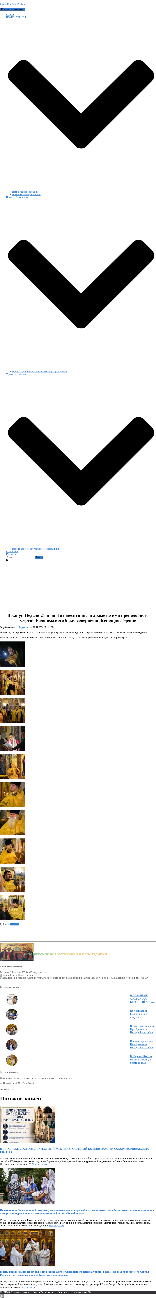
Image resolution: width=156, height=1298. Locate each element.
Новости (14, 924)
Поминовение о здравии (25, 191)
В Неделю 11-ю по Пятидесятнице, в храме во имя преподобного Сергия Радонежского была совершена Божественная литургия (142, 1059)
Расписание (12, 551)
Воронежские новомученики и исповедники (35, 548)
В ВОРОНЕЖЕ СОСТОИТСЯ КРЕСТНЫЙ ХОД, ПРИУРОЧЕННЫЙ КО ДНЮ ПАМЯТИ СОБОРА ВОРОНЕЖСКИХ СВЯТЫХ (142, 999)
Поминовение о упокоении (26, 194)
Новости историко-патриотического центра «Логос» (39, 371)
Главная (10, 14)
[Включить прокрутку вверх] (2, 1296)
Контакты (11, 554)
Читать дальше (39, 1164)
